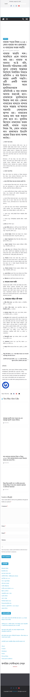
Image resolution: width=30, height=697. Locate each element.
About (3, 646)
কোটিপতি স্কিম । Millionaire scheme (10, 576)
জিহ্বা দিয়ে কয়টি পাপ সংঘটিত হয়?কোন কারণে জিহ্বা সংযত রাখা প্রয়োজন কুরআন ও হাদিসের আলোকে (14, 485)
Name (3, 526)
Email (3, 533)
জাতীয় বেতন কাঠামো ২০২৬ (8, 588)
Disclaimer (4, 651)
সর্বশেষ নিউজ (4, 608)
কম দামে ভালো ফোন (6, 573)
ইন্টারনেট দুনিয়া (5, 568)
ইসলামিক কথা (5, 571)
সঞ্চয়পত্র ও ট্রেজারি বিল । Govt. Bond (10, 605)
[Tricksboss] (3, 19)
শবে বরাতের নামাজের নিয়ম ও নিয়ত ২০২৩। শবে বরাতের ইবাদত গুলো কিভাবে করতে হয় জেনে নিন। (15, 458)
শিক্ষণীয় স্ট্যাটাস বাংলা (6, 600)
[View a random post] (26, 19)
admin (12, 50)
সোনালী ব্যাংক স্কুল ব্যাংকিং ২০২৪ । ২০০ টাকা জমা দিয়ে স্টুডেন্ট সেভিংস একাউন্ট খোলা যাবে (15, 359)
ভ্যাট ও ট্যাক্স (4, 598)
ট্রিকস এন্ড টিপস (5, 591)
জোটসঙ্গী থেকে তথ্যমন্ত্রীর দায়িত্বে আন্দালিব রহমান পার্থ (13, 641)
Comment (5, 506)
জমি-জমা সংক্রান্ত (5, 583)
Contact (3, 648)
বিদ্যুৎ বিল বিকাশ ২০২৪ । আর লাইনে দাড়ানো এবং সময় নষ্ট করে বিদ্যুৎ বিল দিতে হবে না (15, 354)
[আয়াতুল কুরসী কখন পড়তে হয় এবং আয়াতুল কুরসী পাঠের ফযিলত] (15, 402)
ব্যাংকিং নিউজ (5, 596)
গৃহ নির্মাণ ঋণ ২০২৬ (6, 578)
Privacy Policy (5, 656)
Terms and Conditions (7, 658)
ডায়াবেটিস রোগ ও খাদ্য (7, 593)
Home (3, 653)
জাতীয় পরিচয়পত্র (5, 586)
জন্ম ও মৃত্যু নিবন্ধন (6, 581)
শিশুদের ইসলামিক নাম (6, 603)
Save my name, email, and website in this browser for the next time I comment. (14, 550)
